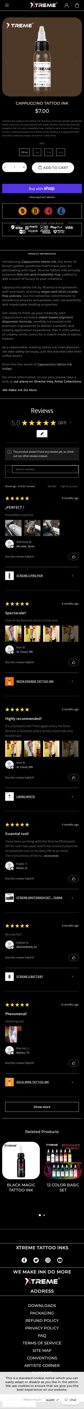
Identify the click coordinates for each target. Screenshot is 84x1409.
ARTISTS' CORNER (42, 1365)
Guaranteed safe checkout (42, 223)
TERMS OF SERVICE (42, 1343)
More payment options (42, 197)
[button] (70, 422)
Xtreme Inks (43, 5)
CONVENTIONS (42, 1358)
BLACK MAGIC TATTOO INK (21, 1187)
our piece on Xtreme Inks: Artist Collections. (48, 381)
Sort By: (52, 486)
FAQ (42, 1335)
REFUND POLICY (42, 1320)
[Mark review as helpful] (73, 556)
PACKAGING (42, 1313)
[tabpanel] (21, 1177)
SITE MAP (42, 1350)
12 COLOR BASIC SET (63, 1187)
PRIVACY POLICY (42, 1328)
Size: (42, 143)
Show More (51, 855)
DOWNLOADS (42, 1305)
